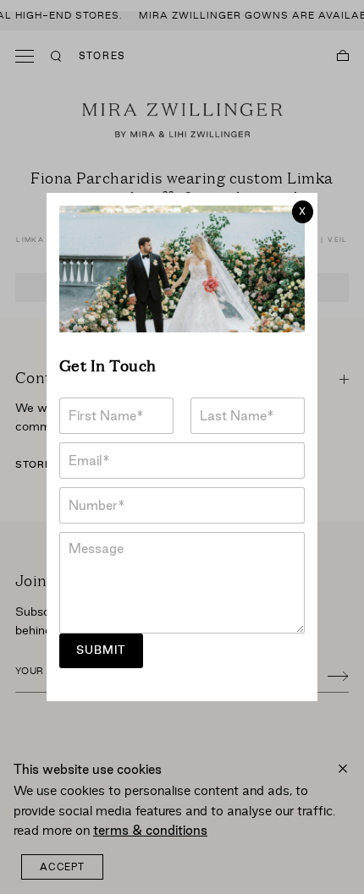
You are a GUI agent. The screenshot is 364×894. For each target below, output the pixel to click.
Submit (101, 650)
